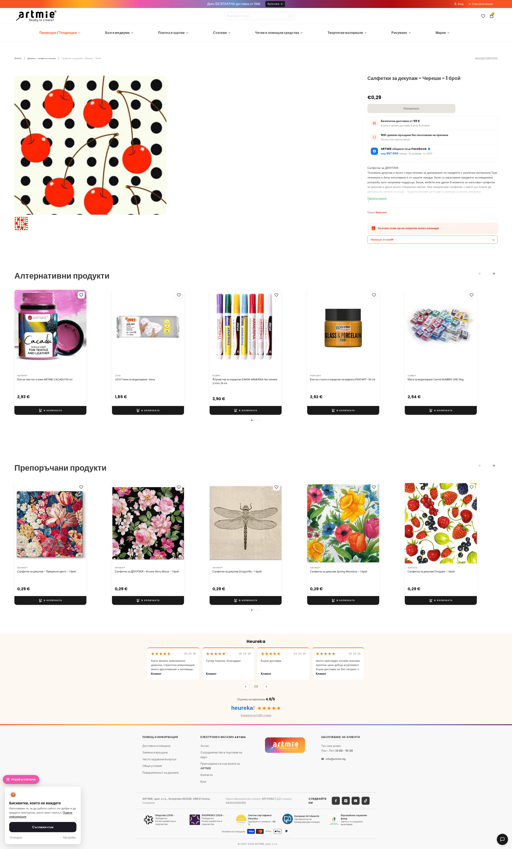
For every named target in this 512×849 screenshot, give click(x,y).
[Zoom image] (90, 152)
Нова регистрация (482, 4)
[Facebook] (336, 801)
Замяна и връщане (155, 752)
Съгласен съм (42, 827)
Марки (441, 32)
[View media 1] (21, 223)
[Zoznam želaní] (483, 16)
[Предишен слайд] (21, 331)
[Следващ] (266, 686)
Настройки (69, 837)
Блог (203, 781)
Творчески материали (345, 32)
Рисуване (399, 32)
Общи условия (152, 765)
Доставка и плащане (156, 745)
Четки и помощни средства (277, 32)
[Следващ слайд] (79, 331)
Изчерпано (411, 108)
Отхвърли (16, 837)
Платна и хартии (171, 32)
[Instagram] (346, 801)
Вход (460, 4)
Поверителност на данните (160, 772)
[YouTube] (356, 801)
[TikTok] (366, 801)
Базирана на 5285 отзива (256, 715)
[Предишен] (245, 686)
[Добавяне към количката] (50, 410)
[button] (251, 420)
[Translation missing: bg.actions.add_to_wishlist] (81, 295)
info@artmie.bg (336, 758)
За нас (204, 745)
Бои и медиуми (117, 32)
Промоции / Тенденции (58, 32)
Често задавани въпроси (159, 759)
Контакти (206, 774)
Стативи (220, 32)
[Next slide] (493, 273)
